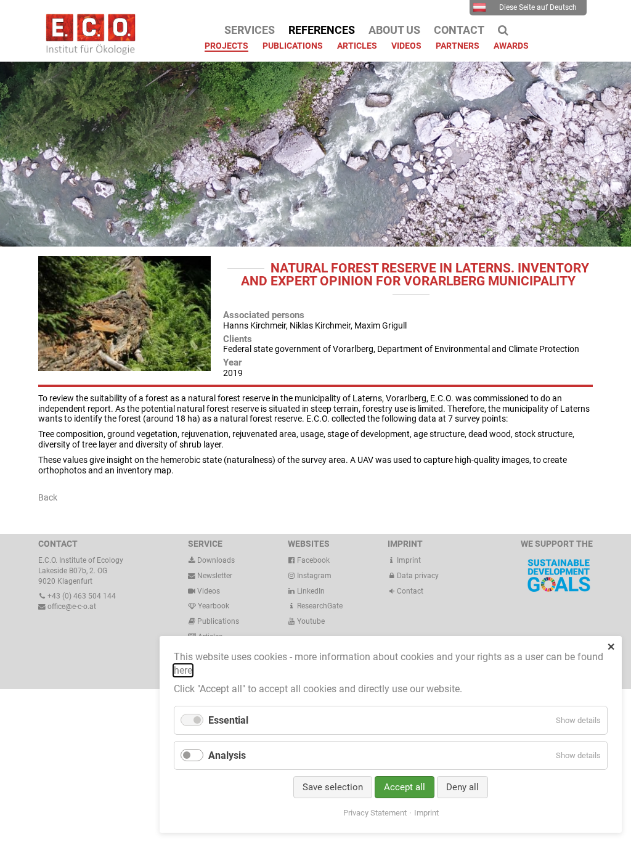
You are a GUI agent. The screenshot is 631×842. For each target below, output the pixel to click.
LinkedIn (310, 591)
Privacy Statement (375, 812)
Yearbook (212, 606)
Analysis (227, 755)
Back (47, 497)
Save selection (333, 787)
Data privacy (417, 575)
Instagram (313, 575)
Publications (218, 621)
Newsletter (213, 575)
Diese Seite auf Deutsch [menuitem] (538, 7)
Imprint (408, 560)
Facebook (312, 560)
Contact (409, 591)
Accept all (404, 787)
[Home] (87, 52)
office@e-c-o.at (71, 606)
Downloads (215, 560)
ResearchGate (319, 606)
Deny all (462, 787)
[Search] (503, 30)
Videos (208, 591)
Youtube (310, 621)
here (183, 670)
